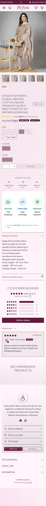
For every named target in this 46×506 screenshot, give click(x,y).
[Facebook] (20, 420)
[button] (4, 8)
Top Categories (9, 459)
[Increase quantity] (14, 166)
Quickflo (28, 482)
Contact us (32, 448)
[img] (10, 335)
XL (21, 131)
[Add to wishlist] (42, 276)
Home (4, 86)
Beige (6, 148)
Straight (7, 160)
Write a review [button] (23, 320)
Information (8, 472)
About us (13, 448)
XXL (28, 131)
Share (39, 104)
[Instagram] (25, 420)
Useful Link (8, 465)
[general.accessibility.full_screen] (42, 14)
